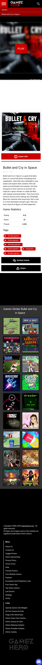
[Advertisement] (21, 96)
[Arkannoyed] (11, 326)
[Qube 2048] (30, 439)
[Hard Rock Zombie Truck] (30, 458)
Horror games (13, 249)
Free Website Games (13, 574)
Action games (13, 240)
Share (23, 268)
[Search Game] (38, 4)
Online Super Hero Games (15, 618)
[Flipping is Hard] (11, 439)
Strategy (8, 595)
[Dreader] (30, 401)
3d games (29, 249)
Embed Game (23, 260)
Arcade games (13, 236)
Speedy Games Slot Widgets (16, 608)
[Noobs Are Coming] (11, 345)
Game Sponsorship (12, 557)
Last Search (10, 591)
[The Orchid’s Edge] (30, 363)
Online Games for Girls (14, 622)
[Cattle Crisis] (30, 382)
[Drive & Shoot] (30, 326)
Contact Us (9, 550)
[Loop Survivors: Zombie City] (30, 477)
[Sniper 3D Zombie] (11, 458)
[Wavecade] (11, 382)
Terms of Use (10, 564)
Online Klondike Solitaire (14, 628)
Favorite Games (11, 571)
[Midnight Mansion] (11, 420)
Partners (8, 578)
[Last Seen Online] (30, 420)
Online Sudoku (11, 632)
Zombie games (13, 253)
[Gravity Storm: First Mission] (30, 345)
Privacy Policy (10, 560)
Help (7, 567)
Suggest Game (11, 553)
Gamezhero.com (27, 526)
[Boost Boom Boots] (11, 363)
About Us (8, 547)
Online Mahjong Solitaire (14, 625)
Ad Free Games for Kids (14, 611)
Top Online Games (12, 588)
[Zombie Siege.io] (11, 477)
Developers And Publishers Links (18, 581)
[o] (11, 401)
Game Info (23, 156)
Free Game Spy (11, 584)
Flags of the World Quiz (14, 615)
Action (7, 598)
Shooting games (14, 244)
